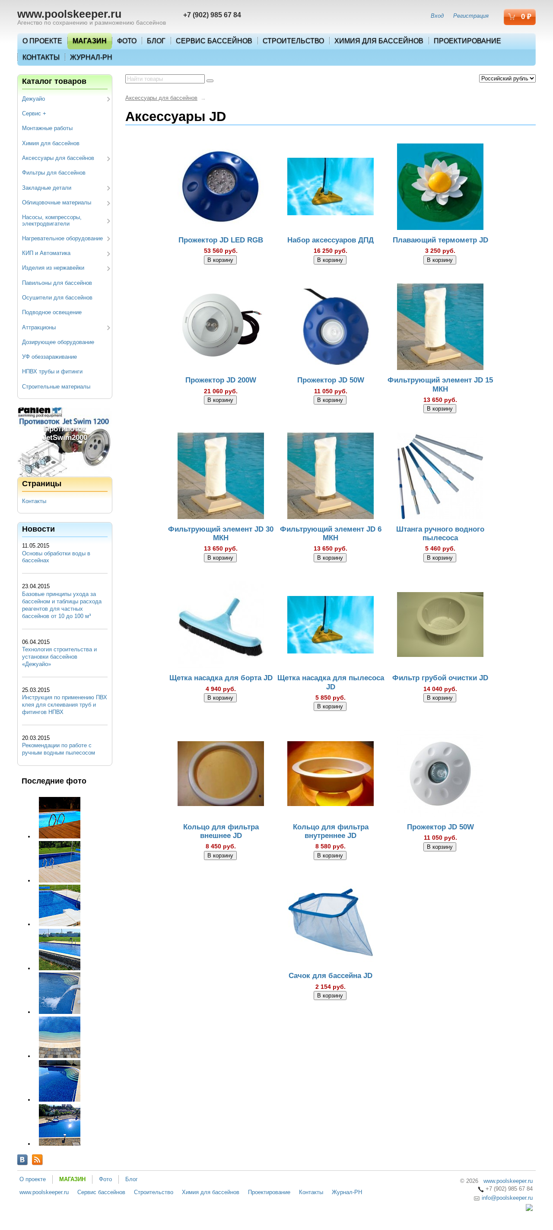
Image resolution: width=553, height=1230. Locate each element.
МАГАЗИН (90, 41)
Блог (156, 41)
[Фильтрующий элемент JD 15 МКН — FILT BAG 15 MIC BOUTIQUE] (440, 328)
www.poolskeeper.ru (69, 14)
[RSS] (37, 1159)
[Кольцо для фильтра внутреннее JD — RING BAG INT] (330, 775)
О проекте (42, 41)
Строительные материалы (56, 386)
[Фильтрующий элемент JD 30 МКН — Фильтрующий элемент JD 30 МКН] (221, 477)
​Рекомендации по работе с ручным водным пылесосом (58, 749)
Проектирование (467, 41)
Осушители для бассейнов (57, 297)
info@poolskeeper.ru (506, 1198)
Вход (437, 16)
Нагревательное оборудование (62, 238)
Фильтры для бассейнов (54, 172)
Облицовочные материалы (56, 202)
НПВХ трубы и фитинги (52, 371)
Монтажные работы (47, 128)
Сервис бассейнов (214, 41)
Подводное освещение (52, 312)
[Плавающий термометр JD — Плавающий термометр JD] (440, 188)
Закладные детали (46, 188)
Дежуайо (33, 99)
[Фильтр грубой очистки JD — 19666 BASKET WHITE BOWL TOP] (440, 626)
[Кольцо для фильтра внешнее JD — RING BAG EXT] (221, 775)
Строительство (293, 41)
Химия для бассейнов (378, 41)
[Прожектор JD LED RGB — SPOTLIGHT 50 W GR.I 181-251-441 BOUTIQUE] (221, 188)
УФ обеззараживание (49, 357)
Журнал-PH (91, 57)
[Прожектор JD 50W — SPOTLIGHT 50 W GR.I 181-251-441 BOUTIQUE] (330, 328)
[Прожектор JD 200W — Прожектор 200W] (221, 328)
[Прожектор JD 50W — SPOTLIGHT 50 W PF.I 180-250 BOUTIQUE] (440, 775)
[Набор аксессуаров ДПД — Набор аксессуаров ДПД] (330, 188)
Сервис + (34, 113)
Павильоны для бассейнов (57, 283)
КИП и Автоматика (46, 253)
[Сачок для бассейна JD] (330, 924)
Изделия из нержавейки (53, 267)
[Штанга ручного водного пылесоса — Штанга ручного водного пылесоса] (440, 477)
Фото (127, 41)
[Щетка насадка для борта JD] (221, 626)
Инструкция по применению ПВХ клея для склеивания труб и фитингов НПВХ (64, 704)
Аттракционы (39, 327)
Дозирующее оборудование (58, 342)
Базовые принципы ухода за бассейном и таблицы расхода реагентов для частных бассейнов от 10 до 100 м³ (62, 605)
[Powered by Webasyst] (529, 1209)
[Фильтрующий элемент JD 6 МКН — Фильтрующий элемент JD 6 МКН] (330, 477)
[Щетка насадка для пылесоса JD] (330, 626)
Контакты (41, 57)
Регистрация (471, 16)
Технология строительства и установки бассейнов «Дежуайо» (59, 656)
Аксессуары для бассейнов (58, 158)
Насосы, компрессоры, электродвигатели (52, 220)
